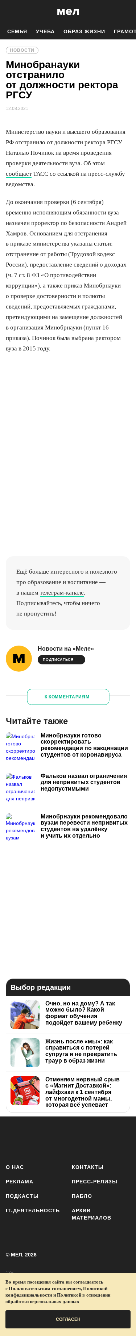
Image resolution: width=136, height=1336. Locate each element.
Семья (17, 31)
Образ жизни (84, 31)
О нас (15, 1167)
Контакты (88, 1167)
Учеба (45, 31)
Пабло (82, 1196)
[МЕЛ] (68, 12)
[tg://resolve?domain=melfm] (13, 1138)
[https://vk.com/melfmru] (56, 1138)
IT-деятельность (33, 1210)
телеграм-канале (62, 592)
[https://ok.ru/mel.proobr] (120, 1138)
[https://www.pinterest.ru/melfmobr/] (99, 1138)
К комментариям (67, 696)
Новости (22, 50)
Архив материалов (91, 1214)
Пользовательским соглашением (45, 1288)
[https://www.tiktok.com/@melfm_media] (78, 1138)
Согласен (68, 1319)
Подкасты (22, 1196)
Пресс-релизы (95, 1181)
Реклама (19, 1181)
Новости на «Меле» (66, 649)
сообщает (19, 173)
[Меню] (125, 12)
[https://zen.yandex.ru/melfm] (35, 1138)
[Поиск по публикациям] (11, 12)
